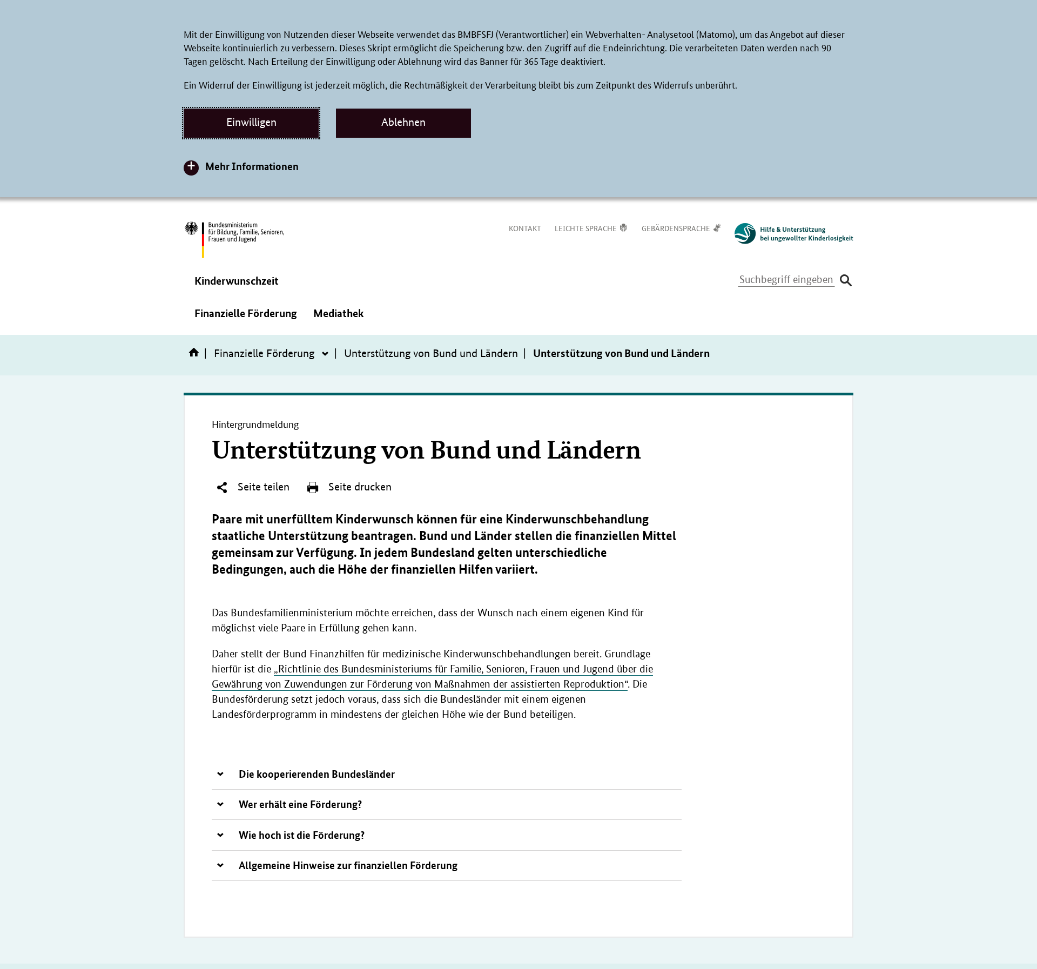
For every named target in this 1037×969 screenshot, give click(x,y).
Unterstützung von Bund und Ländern (431, 353)
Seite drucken (359, 486)
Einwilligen (251, 122)
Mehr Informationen (252, 166)
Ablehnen (403, 122)
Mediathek (338, 320)
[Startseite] (196, 356)
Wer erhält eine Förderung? (300, 804)
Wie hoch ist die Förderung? (302, 835)
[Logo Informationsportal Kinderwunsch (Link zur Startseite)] (788, 233)
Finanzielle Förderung (245, 320)
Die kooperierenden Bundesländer (317, 773)
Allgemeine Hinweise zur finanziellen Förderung (348, 865)
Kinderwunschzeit (236, 287)
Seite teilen (262, 486)
